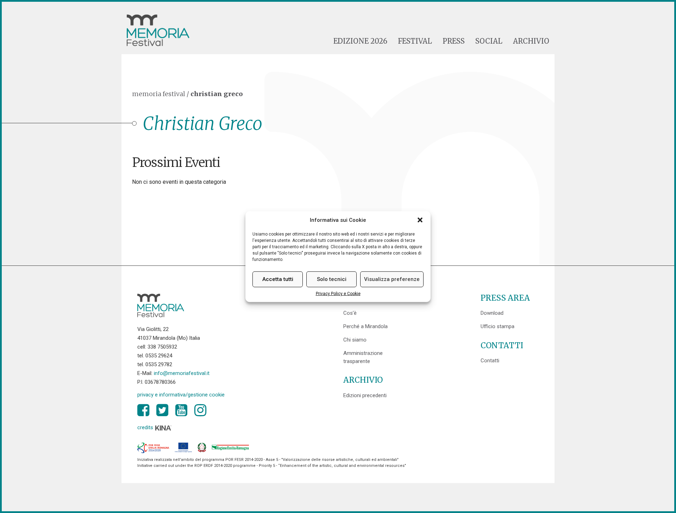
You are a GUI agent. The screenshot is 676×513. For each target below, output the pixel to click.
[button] (420, 220)
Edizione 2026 (360, 41)
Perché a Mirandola (365, 326)
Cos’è (350, 313)
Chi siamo (355, 340)
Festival (415, 41)
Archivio (531, 41)
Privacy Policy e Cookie (338, 293)
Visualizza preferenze (392, 279)
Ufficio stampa (497, 326)
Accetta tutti (277, 279)
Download (492, 313)
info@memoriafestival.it (181, 373)
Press (454, 41)
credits (146, 427)
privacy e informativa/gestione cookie (181, 395)
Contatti (490, 360)
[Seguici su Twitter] (162, 410)
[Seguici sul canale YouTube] (181, 410)
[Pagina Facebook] (143, 410)
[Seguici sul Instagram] (200, 410)
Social (488, 41)
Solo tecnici (331, 279)
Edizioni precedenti (365, 395)
